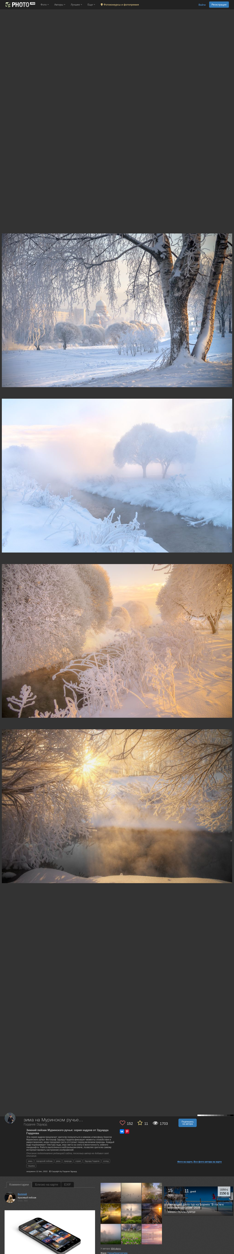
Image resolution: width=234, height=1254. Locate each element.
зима (30, 1161)
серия (78, 1161)
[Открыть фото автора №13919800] (111, 1193)
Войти (202, 4)
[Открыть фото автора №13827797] (111, 1213)
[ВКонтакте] (122, 1131)
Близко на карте (46, 1184)
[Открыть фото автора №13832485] (152, 1193)
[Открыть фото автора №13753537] (131, 1234)
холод (106, 1161)
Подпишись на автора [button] (188, 1122)
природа (68, 1161)
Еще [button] (91, 4)
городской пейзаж (44, 1161)
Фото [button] (44, 4)
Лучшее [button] (76, 4)
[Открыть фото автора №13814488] (131, 1213)
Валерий (22, 1194)
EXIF (67, 1184)
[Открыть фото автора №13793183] (152, 1213)
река (58, 1161)
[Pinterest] (127, 1131)
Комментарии (19, 1184)
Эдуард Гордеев (91, 1161)
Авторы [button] (59, 4)
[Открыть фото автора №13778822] (111, 1234)
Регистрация (219, 4)
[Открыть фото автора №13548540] (152, 1234)
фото (116, 1248)
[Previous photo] (3, 544)
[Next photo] (230, 544)
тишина (31, 1166)
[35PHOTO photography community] (20, 4)
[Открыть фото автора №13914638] (131, 1193)
